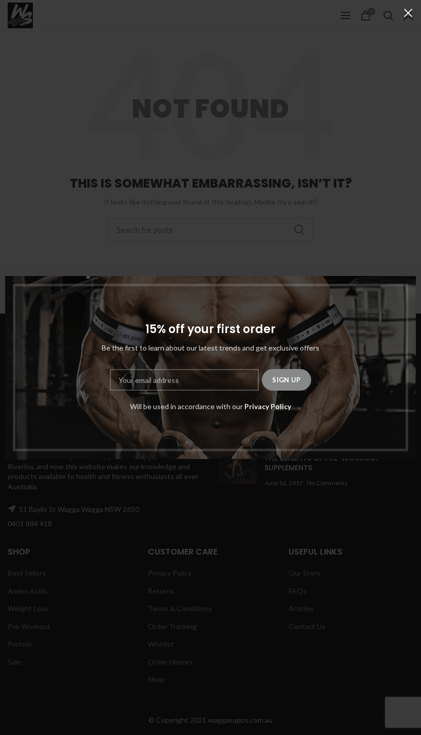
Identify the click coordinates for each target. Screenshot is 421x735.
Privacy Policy (267, 406)
